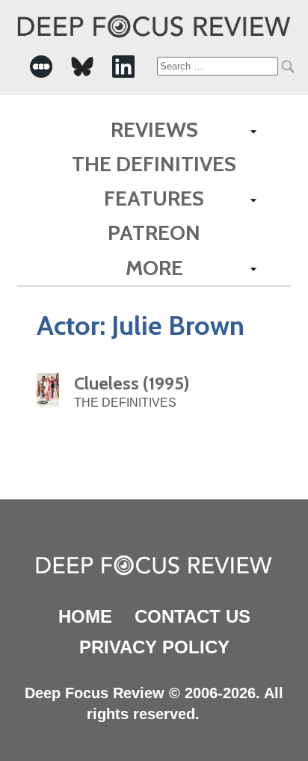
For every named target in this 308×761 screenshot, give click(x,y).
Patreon (154, 232)
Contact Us (192, 616)
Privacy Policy (154, 647)
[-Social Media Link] (41, 66)
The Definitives (154, 163)
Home (85, 616)
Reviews (154, 129)
